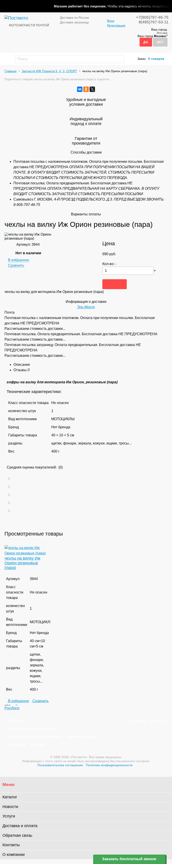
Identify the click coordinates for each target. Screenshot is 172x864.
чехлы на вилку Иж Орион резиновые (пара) (22, 563)
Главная (10, 71)
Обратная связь (80, 737)
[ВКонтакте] (79, 89)
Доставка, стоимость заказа (34, 737)
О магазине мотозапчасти (31, 728)
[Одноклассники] (86, 89)
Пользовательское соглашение (60, 765)
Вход (110, 20)
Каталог (37, 745)
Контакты (16, 745)
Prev (8, 708)
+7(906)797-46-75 (152, 17)
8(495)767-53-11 (153, 22)
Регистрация (116, 25)
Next (15, 708)
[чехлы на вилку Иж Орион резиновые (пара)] (27, 553)
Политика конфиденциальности (109, 765)
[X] (92, 89)
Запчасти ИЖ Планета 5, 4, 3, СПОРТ (49, 71)
